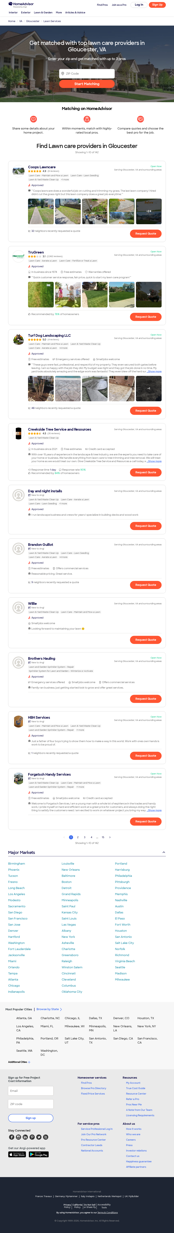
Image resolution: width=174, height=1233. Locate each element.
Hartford (14, 937)
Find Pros (86, 1082)
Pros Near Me (134, 1104)
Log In (139, 4)
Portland (121, 863)
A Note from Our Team (139, 1109)
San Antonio (123, 937)
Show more (155, 371)
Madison (121, 973)
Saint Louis (69, 918)
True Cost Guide (135, 1088)
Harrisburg (122, 870)
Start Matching (86, 84)
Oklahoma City (72, 992)
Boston (67, 882)
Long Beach (16, 888)
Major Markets (21, 852)
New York (68, 937)
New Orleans (71, 870)
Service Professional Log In (97, 1128)
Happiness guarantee (139, 1161)
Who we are (133, 1134)
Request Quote (145, 233)
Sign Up (157, 4)
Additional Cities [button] (17, 1062)
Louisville (68, 863)
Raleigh (67, 961)
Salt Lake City (124, 943)
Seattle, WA (24, 1051)
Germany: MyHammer (66, 1196)
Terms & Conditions (107, 1212)
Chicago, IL (72, 1018)
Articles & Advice (75, 12)
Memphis (121, 894)
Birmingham (16, 863)
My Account (133, 1082)
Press (129, 1145)
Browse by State (48, 1009)
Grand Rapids (71, 894)
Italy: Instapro (87, 1196)
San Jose (14, 924)
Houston (121, 931)
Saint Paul (68, 906)
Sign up (31, 1118)
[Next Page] (110, 837)
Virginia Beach (125, 961)
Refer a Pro (132, 1099)
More (59, 12)
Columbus (69, 985)
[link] (87, 173)
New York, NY (146, 1026)
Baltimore (68, 876)
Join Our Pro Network (93, 1134)
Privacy (67, 1206)
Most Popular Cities (18, 1009)
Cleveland (69, 979)
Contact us (132, 1156)
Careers (131, 1139)
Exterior (26, 12)
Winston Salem (72, 967)
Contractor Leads (91, 1145)
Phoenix (13, 870)
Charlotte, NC (50, 1018)
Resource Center (136, 1093)
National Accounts (92, 1150)
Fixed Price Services (93, 1093)
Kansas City (70, 912)
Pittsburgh (122, 882)
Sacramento (16, 906)
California (77, 1206)
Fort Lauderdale (19, 949)
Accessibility (104, 1206)
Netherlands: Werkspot (109, 1196)
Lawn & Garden (43, 12)
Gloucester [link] (33, 21)
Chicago (14, 985)
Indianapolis (16, 992)
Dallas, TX (95, 1018)
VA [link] (20, 21)
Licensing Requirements (140, 1115)
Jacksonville (16, 955)
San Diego (15, 912)
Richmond (122, 955)
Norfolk (120, 949)
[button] (41, 211)
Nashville (121, 900)
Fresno (13, 882)
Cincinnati (69, 973)
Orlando (14, 967)
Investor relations (136, 1150)
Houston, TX (145, 1018)
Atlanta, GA (24, 1018)
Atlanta (13, 979)
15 (103, 837)
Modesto (14, 900)
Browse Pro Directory (93, 1088)
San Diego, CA (123, 1038)
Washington (16, 943)
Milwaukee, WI (74, 1026)
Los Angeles (16, 894)
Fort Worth (122, 924)
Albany (66, 931)
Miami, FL (47, 1026)
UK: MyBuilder (132, 1196)
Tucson (13, 876)
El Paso (120, 918)
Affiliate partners (136, 1166)
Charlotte (68, 949)
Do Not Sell (90, 1206)
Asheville (68, 943)
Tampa (13, 973)
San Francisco (18, 918)
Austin (119, 906)
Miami (12, 961)
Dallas (119, 912)
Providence (123, 888)
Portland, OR (49, 1038)
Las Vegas (69, 924)
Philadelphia (123, 876)
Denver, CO (121, 1018)
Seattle (120, 967)
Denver (13, 931)
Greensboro (70, 955)
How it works (133, 1128)
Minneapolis (70, 900)
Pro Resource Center (93, 1139)
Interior (13, 12)
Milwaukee (122, 979)
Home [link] (11, 21)
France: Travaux (43, 1196)
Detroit (67, 888)
